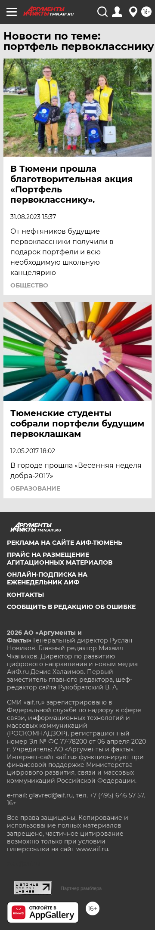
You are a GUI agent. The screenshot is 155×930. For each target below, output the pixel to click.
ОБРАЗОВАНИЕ (35, 488)
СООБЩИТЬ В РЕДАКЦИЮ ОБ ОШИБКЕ (71, 607)
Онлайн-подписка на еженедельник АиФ (47, 578)
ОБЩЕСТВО (29, 285)
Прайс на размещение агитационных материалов (59, 558)
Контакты (25, 595)
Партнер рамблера (81, 888)
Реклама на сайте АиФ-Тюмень (64, 543)
